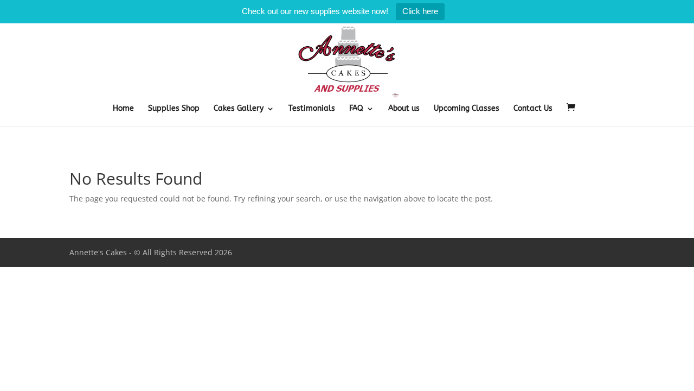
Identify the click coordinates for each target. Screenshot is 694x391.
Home (123, 109)
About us (404, 109)
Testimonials (311, 109)
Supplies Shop (174, 109)
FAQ (356, 109)
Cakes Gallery (239, 109)
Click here (420, 11)
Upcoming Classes (466, 109)
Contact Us (532, 109)
